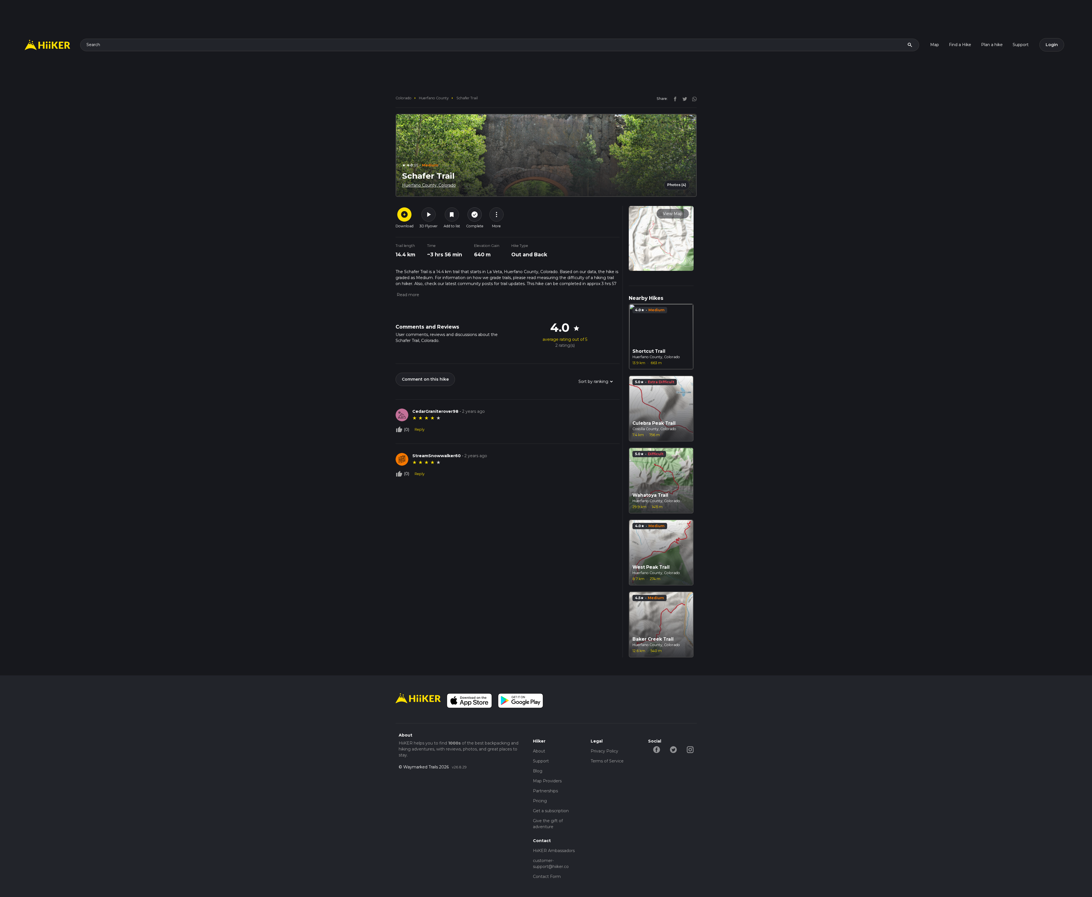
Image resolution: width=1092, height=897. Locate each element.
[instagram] (692, 98)
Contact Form (547, 876)
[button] (407, 294)
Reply (420, 429)
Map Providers (547, 780)
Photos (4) (676, 185)
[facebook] (674, 98)
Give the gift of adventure (548, 823)
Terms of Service (607, 761)
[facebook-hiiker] (656, 749)
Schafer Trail (467, 98)
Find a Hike (960, 44)
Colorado (403, 98)
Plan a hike (992, 44)
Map (934, 44)
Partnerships (545, 790)
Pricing (540, 800)
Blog (537, 771)
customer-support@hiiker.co (551, 863)
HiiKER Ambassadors (554, 850)
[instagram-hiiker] (690, 749)
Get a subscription (551, 810)
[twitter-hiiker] (673, 749)
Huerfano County (434, 98)
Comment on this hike (425, 379)
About (539, 751)
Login (1052, 44)
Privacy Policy (604, 751)
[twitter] (683, 98)
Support (1021, 44)
